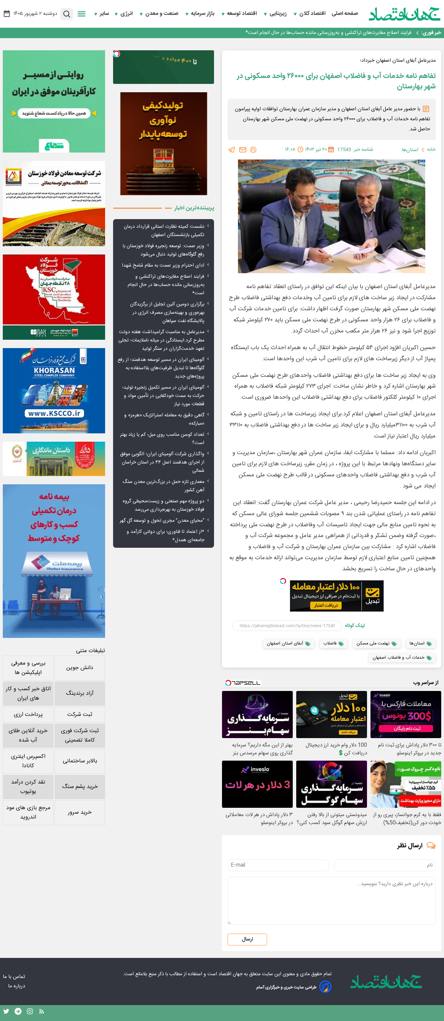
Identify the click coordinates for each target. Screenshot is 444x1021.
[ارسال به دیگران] (242, 149)
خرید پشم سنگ (80, 786)
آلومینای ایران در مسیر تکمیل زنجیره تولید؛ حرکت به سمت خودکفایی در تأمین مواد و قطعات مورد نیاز (163, 395)
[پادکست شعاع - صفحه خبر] (54, 101)
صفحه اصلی (345, 13)
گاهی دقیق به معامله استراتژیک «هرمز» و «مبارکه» (164, 419)
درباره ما (17, 986)
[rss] (41, 1013)
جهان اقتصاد (230, 974)
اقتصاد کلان (313, 13)
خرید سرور (80, 812)
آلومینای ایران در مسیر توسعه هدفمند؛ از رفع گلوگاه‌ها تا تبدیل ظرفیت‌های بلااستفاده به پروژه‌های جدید (161, 368)
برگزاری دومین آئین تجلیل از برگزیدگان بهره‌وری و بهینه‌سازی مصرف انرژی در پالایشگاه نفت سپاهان (167, 312)
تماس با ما (14, 976)
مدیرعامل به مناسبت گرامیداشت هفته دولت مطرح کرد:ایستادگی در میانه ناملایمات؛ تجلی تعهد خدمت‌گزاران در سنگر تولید (161, 340)
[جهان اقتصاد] (404, 13)
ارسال (247, 939)
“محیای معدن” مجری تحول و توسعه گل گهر (162, 521)
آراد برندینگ (80, 693)
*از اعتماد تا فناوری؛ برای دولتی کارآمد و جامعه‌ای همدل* (165, 536)
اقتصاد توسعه (242, 13)
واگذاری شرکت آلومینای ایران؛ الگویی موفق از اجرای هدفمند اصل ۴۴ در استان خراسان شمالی (162, 462)
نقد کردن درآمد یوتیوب (28, 787)
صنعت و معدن (162, 13)
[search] (66, 14)
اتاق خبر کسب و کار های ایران (28, 693)
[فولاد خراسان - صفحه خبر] (54, 390)
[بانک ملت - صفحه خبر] (54, 459)
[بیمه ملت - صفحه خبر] (54, 561)
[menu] (81, 14)
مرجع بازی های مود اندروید (28, 812)
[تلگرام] (232, 150)
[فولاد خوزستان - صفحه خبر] (54, 297)
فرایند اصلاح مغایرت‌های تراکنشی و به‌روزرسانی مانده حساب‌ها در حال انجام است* (328, 33)
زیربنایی (279, 13)
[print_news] (253, 149)
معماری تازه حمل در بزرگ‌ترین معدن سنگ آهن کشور (163, 486)
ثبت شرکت (79, 714)
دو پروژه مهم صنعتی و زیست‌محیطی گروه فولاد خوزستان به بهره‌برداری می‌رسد (163, 505)
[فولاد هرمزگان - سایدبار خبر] (163, 143)
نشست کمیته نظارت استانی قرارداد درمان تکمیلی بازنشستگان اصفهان (164, 231)
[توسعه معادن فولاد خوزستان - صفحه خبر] (54, 203)
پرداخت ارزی (28, 714)
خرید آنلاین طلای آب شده (28, 735)
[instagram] (29, 1013)
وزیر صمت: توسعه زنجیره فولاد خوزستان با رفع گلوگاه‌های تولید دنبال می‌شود (163, 250)
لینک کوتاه (355, 626)
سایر (104, 13)
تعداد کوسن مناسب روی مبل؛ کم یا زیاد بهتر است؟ (162, 439)
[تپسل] (283, 581)
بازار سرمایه (203, 13)
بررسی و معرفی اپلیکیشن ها (28, 668)
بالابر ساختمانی (80, 761)
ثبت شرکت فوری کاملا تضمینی (80, 735)
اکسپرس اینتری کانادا (28, 761)
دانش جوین (79, 668)
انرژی (127, 13)
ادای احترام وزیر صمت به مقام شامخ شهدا (163, 265)
